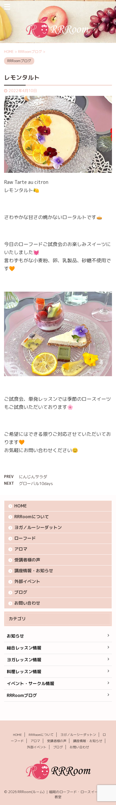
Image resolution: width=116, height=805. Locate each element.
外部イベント (27, 581)
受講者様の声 (27, 560)
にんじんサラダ (33, 477)
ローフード (25, 538)
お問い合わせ (27, 603)
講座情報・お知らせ (33, 571)
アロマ (20, 549)
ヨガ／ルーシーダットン (38, 527)
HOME (20, 506)
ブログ (20, 592)
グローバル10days (36, 483)
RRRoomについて (31, 517)
